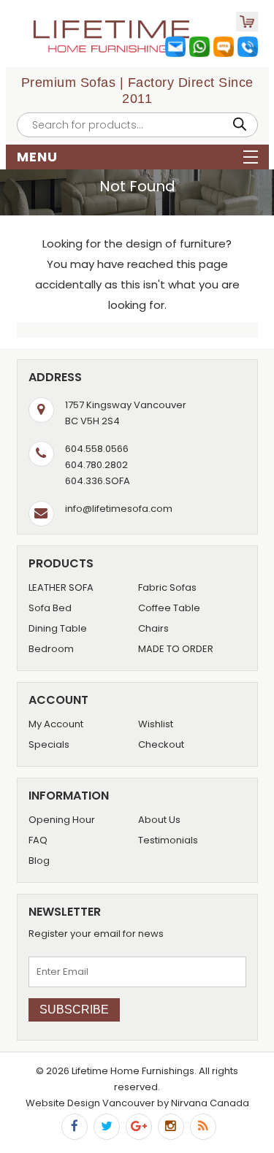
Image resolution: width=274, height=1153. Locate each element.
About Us (159, 820)
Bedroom (51, 649)
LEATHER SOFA (61, 587)
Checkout (161, 744)
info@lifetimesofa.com (118, 509)
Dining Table (57, 628)
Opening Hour (61, 820)
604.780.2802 (96, 465)
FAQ (37, 840)
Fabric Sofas (167, 587)
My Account (55, 724)
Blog (39, 860)
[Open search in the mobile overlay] (137, 124)
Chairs (153, 628)
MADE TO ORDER (175, 649)
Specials (48, 744)
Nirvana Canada (210, 1103)
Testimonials (168, 840)
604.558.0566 (97, 449)
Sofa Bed (50, 608)
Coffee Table (169, 608)
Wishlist (155, 724)
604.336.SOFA (97, 481)
